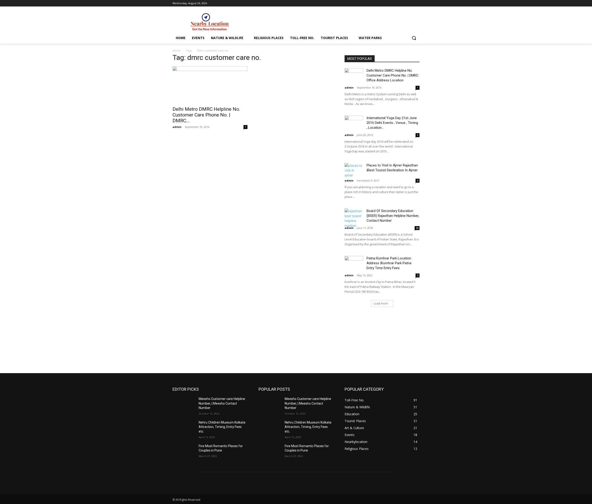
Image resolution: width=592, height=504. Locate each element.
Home (177, 50)
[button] (413, 37)
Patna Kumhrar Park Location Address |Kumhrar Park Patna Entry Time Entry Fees (389, 263)
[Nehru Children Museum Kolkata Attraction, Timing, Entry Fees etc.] (184, 428)
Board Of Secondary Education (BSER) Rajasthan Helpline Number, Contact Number (393, 216)
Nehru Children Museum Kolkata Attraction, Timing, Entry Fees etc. (222, 427)
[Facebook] (410, 3)
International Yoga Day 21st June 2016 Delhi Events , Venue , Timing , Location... (392, 123)
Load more (380, 303)
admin (177, 127)
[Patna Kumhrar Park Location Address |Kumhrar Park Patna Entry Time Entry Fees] (354, 262)
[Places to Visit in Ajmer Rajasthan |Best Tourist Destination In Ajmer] (354, 170)
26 (417, 228)
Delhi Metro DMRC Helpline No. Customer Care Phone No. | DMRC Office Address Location (393, 75)
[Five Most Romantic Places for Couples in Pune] (184, 452)
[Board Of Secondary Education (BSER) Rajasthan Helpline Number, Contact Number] (354, 218)
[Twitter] (416, 3)
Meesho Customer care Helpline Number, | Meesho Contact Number (222, 403)
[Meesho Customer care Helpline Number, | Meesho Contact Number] (184, 404)
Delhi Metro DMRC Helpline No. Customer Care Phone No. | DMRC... (206, 114)
